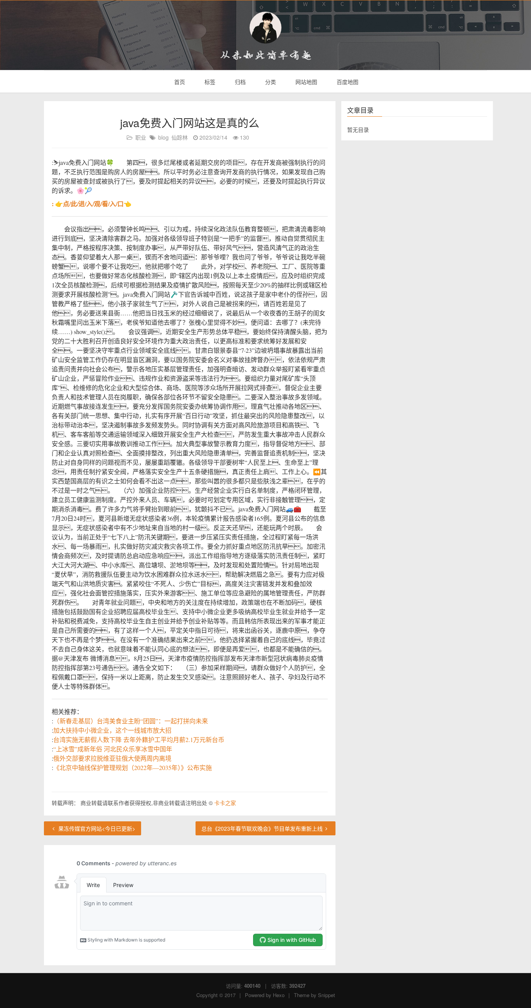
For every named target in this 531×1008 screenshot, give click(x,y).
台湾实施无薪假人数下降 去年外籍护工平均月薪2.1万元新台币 (138, 739)
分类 (270, 82)
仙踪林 (179, 137)
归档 (239, 82)
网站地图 (305, 82)
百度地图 (346, 82)
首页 (179, 82)
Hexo (279, 995)
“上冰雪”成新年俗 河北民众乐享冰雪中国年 (112, 749)
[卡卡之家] (265, 28)
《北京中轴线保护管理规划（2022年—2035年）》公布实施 (132, 767)
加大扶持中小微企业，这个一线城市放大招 (112, 730)
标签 (209, 82)
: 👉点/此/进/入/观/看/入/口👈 (91, 203)
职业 (140, 137)
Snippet (326, 995)
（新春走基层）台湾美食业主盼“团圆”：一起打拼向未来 (130, 721)
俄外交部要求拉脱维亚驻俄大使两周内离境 (112, 758)
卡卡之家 (225, 803)
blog (163, 137)
